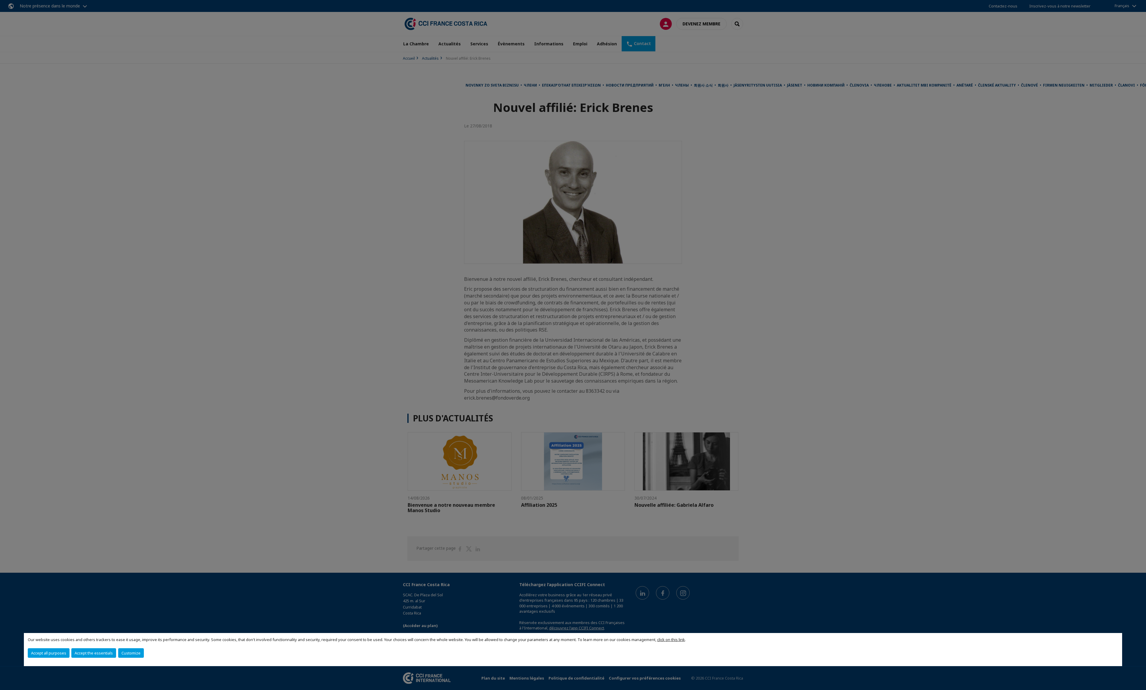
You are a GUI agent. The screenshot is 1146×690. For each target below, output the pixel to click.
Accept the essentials (94, 653)
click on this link (671, 639)
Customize (131, 653)
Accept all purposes (48, 653)
